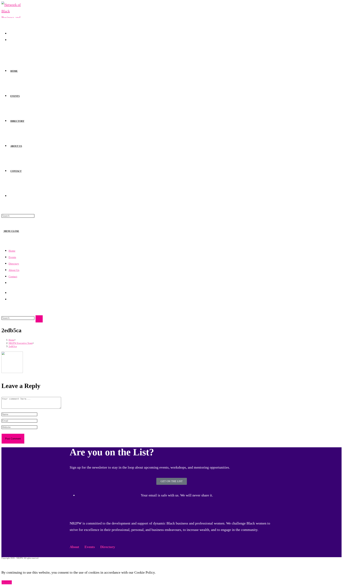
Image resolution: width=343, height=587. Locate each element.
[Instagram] (83, 506)
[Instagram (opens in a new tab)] (10, 40)
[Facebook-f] (74, 506)
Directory (14, 263)
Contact (13, 276)
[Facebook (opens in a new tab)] (10, 33)
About (74, 547)
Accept (7, 582)
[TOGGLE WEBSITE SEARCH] (10, 196)
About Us (14, 270)
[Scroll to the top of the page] (2, 562)
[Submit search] (39, 319)
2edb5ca (13, 346)
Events (12, 257)
